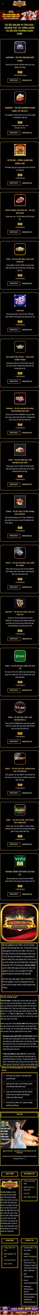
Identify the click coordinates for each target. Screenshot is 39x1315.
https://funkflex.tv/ (27, 979)
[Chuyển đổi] (4, 1076)
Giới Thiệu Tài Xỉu (30, 1197)
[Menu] (3, 3)
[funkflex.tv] (20, 3)
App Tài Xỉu (8, 1264)
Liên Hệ (26, 1193)
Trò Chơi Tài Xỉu (10, 1260)
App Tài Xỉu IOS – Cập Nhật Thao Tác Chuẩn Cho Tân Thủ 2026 (19, 1152)
